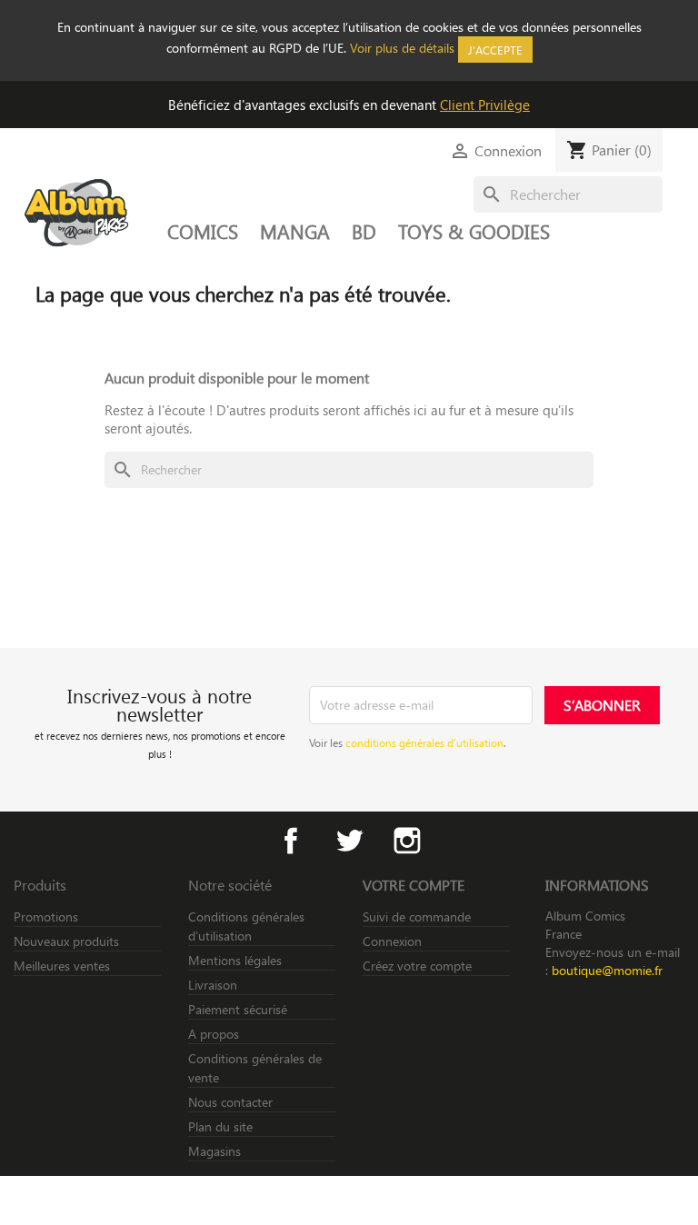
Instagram (407, 840)
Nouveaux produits (66, 941)
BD (364, 231)
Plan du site (220, 1126)
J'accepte (495, 49)
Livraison (212, 984)
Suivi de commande (417, 916)
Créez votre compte (417, 965)
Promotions (46, 916)
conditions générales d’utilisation (424, 742)
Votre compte (413, 884)
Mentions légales (235, 960)
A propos (213, 1033)
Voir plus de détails (402, 47)
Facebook (291, 840)
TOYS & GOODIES (474, 231)
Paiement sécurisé (237, 1009)
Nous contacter (230, 1101)
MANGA (295, 231)
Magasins (214, 1151)
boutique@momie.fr (607, 970)
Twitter (349, 840)
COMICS (202, 231)
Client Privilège (485, 104)
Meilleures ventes (62, 965)
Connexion (392, 941)
